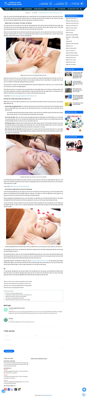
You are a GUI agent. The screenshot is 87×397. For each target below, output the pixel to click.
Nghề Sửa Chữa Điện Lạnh (72, 21)
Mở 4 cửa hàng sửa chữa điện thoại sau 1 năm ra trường (77, 90)
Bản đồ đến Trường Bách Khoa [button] (39, 358)
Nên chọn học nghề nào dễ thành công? (14, 293)
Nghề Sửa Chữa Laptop (71, 28)
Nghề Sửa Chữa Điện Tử (71, 18)
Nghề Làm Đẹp (69, 32)
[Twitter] (12, 390)
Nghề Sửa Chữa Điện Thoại (72, 23)
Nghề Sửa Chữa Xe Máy (71, 53)
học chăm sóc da (10, 281)
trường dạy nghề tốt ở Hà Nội (17, 287)
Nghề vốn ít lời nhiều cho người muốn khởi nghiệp (16, 296)
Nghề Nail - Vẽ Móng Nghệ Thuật (72, 38)
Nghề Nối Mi (69, 41)
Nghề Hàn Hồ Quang (70, 62)
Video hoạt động (70, 69)
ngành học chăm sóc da (25, 283)
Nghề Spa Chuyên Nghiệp (72, 34)
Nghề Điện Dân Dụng (71, 57)
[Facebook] (9, 390)
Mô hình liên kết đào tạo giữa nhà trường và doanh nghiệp (18, 299)
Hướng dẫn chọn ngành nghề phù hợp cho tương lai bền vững (18, 294)
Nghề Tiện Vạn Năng (71, 64)
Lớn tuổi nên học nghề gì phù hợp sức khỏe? (15, 298)
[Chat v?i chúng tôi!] (84, 389)
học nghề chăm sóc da (23, 281)
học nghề (16, 281)
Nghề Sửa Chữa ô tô (70, 30)
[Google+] (16, 390)
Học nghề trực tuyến (71, 112)
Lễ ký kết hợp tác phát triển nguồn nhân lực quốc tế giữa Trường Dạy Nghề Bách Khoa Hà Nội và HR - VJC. (78, 75)
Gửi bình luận (9, 351)
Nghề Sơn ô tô (69, 46)
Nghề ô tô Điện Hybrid (71, 48)
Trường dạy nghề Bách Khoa (18, 285)
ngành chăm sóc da (16, 283)
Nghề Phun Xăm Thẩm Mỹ (72, 43)
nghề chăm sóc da (7, 285)
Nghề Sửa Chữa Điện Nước (72, 55)
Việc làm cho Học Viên (71, 136)
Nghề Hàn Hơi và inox (71, 59)
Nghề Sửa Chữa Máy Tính (72, 25)
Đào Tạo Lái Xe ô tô (70, 50)
